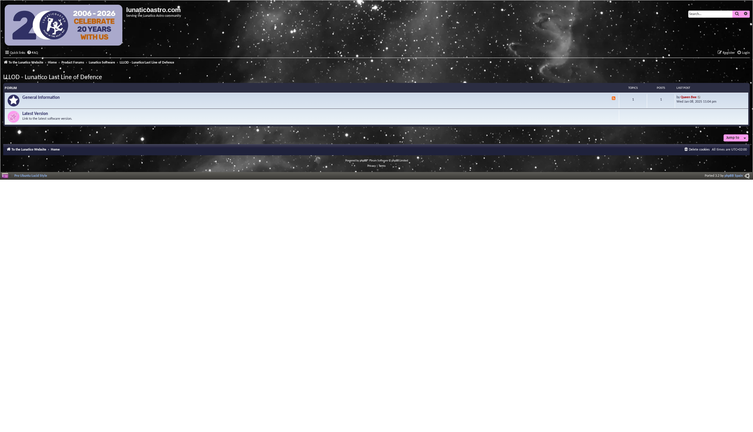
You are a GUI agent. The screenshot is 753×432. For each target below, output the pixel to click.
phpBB (363, 160)
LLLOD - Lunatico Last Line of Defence (52, 77)
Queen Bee (689, 97)
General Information (41, 98)
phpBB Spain (733, 176)
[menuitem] (32, 53)
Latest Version (35, 114)
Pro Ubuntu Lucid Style (30, 176)
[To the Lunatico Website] (64, 26)
